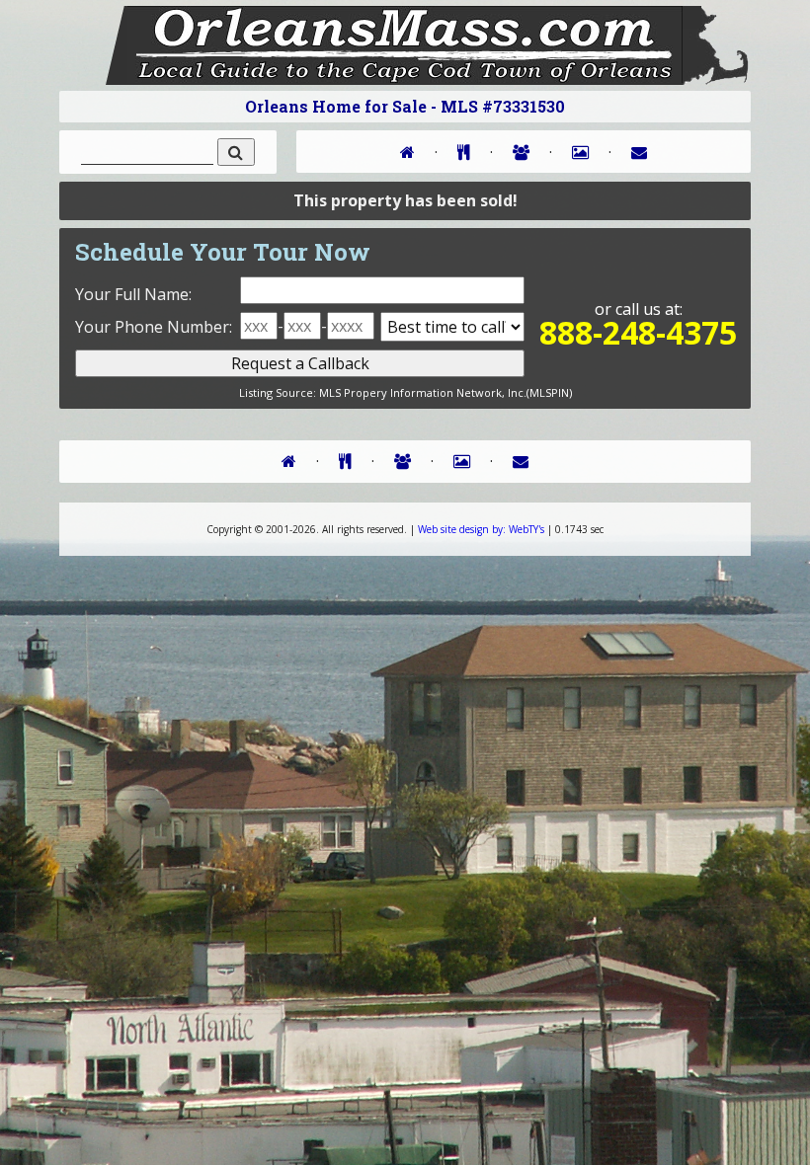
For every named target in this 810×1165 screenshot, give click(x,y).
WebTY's (481, 529)
